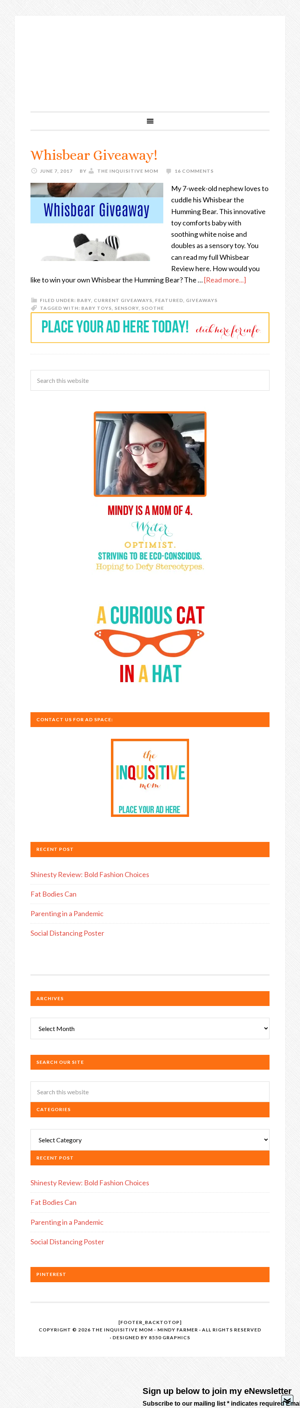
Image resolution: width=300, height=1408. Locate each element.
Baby (84, 300)
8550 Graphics (169, 1337)
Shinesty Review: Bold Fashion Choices (89, 874)
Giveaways (202, 300)
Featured (169, 300)
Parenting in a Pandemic (67, 913)
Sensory (126, 308)
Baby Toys (96, 308)
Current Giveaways (123, 300)
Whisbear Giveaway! (93, 155)
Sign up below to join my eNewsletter (217, 1391)
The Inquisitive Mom (150, 63)
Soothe (152, 308)
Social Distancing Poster (67, 933)
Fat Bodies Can (53, 894)
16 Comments (194, 171)
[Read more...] (225, 279)
